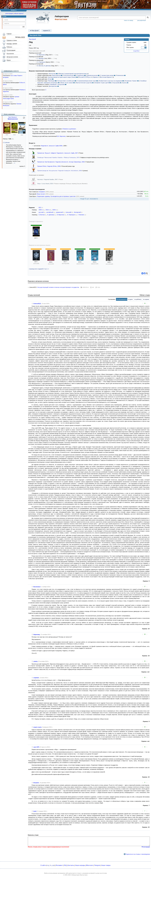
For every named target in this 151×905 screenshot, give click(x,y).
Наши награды (80, 865)
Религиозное (120, 75)
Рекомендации (11, 50)
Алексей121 (37, 303)
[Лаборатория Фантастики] (43, 18)
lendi (34, 811)
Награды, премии (12, 43)
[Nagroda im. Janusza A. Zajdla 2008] (51, 260)
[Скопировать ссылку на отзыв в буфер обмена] (32, 303)
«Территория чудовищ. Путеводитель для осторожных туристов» (56, 196)
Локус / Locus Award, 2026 (45, 183)
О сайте (43, 865)
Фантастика (52, 73)
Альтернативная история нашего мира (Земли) (62, 77)
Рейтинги (9, 47)
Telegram (97, 865)
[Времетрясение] (14, 133)
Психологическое (68, 75)
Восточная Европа (105, 77)
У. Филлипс (40, 58)
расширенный (141, 20)
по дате (130, 299)
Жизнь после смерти (67, 82)
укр (53, 865)
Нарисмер (36, 634)
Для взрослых (53, 86)
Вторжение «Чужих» (131, 81)
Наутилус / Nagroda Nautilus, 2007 (47, 179)
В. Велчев (40, 65)
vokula (35, 661)
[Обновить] (24, 118)
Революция (51, 81)
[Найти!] (148, 17)
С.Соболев (6, 142)
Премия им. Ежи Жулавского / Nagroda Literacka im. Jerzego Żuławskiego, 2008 (61, 162)
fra (50, 865)
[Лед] (65, 260)
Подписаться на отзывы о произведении (138, 854)
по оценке (146, 299)
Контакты (71, 865)
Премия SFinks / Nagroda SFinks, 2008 (49, 166)
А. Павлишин (41, 62)
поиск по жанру (128, 20)
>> (14, 163)
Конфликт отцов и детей (102, 82)
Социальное (80, 75)
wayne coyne (37, 727)
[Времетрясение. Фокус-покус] (6, 133)
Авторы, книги (20, 37)
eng (48, 865)
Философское (56, 75)
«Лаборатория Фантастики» (79, 875)
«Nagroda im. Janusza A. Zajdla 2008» (52, 145)
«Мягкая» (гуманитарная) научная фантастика (72, 73)
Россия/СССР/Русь (84, 77)
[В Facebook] (145, 273)
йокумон (36, 782)
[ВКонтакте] (142, 273)
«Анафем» (42, 191)
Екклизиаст (37, 586)
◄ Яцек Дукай (34, 30)
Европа (95, 77)
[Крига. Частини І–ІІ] (95, 260)
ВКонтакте (89, 865)
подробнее (136, 51)
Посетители (10, 53)
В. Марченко (41, 54)
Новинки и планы (12, 40)
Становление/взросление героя (86, 81)
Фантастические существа (84, 82)
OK (23, 27)
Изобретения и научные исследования (110, 81)
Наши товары (106, 865)
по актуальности (122, 299)
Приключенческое (92, 75)
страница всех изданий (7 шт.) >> (39, 269)
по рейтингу (137, 299)
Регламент (59, 865)
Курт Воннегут (12, 117)
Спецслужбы (116, 82)
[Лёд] (36, 236)
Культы (124, 82)
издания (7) (46, 30)
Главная (9, 33)
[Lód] (36, 260)
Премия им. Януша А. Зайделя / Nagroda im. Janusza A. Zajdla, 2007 (57, 153)
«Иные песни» (40, 194)
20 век (50, 79)
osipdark (36, 677)
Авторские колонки (12, 57)
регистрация (9, 13)
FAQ (65, 865)
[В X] (147, 273)
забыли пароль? (19, 13)
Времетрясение (13, 119)
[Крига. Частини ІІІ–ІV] (80, 260)
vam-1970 (36, 747)
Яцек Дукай (32, 39)
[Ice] (109, 260)
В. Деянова (47, 65)
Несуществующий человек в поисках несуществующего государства (58, 287)
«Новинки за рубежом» (69, 129)
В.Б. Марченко (61, 136)
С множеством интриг (106, 75)
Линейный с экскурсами (57, 84)
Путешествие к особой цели (65, 81)
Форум (9, 60)
